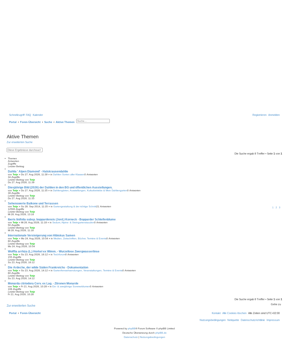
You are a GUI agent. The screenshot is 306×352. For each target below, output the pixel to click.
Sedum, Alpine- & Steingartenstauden (73, 222)
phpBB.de (161, 332)
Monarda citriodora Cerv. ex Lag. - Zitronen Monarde (43, 283)
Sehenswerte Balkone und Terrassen (33, 203)
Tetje (15, 174)
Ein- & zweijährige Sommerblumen (71, 286)
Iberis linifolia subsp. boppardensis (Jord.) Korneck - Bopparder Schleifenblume (62, 219)
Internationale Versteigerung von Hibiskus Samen (41, 235)
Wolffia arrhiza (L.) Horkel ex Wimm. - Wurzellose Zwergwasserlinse (53, 251)
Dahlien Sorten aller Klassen (68, 174)
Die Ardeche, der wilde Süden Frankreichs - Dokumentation (48, 267)
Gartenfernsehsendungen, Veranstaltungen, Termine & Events (87, 270)
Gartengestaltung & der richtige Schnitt (74, 206)
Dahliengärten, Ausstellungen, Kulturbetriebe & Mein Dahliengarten (90, 190)
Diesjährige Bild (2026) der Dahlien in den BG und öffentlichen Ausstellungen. (60, 187)
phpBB (132, 328)
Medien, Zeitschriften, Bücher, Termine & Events (80, 238)
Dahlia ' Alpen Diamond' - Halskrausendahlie (38, 171)
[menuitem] (28, 115)
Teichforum (59, 254)
